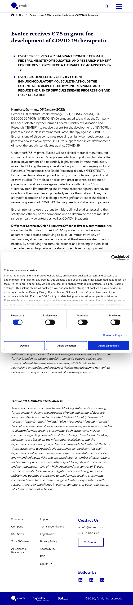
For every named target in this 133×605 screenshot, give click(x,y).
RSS (42, 556)
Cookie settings (112, 335)
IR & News (17, 534)
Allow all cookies (108, 345)
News (21, 15)
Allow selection (66, 345)
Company (17, 526)
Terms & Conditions (52, 526)
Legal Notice (47, 534)
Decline (24, 345)
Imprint (44, 519)
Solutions (17, 519)
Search (44, 563)
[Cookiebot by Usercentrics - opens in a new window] (114, 257)
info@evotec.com (92, 527)
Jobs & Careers (20, 541)
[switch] (50, 322)
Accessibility (47, 549)
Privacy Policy (48, 541)
